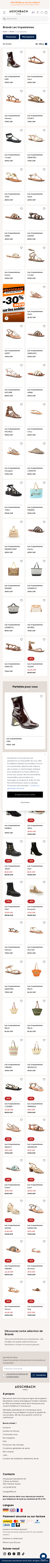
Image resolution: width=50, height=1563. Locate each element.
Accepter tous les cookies (25, 795)
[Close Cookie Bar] (45, 754)
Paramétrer (25, 802)
